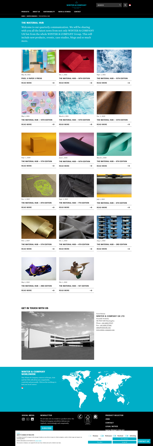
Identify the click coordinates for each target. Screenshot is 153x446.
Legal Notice (111, 426)
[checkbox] (90, 436)
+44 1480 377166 (105, 325)
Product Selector (114, 415)
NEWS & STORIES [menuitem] (64, 11)
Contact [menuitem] (77, 11)
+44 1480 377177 (107, 323)
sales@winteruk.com (103, 328)
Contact (109, 423)
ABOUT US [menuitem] (36, 11)
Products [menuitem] (25, 11)
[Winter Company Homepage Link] (76, 4)
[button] (19, 433)
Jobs (107, 419)
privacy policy (38, 440)
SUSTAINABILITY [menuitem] (49, 11)
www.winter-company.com (105, 330)
